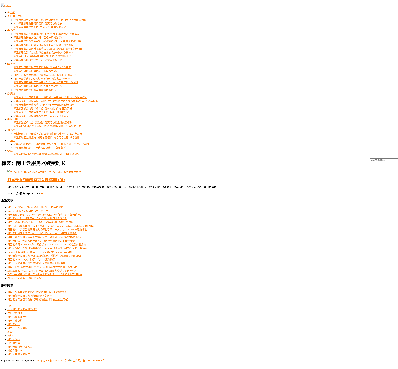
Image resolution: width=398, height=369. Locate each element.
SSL (12, 140)
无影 (12, 93)
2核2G (10, 332)
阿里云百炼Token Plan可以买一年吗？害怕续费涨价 (35, 207)
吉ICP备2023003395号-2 (56, 360)
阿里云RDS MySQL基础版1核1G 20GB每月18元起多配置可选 (47, 126)
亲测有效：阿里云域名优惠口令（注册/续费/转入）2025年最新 (48, 133)
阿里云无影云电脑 (17, 328)
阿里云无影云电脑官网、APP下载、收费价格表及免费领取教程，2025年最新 (56, 101)
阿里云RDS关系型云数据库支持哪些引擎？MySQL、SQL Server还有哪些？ (48, 229)
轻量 (13, 63)
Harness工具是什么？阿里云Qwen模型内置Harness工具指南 (39, 252)
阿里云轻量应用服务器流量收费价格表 (35, 90)
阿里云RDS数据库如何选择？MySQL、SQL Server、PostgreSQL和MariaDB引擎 (50, 226)
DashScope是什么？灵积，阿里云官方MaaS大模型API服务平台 (41, 270)
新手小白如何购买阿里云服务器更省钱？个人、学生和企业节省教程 (44, 274)
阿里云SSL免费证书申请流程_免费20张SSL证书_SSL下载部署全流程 (51, 144)
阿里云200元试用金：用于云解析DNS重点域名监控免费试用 (40, 222)
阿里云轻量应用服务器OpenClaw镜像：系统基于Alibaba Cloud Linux (44, 255)
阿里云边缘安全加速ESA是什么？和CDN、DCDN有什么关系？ (42, 233)
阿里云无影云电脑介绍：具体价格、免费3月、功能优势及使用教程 (50, 97)
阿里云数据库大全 (17, 317)
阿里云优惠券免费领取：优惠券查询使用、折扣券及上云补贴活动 (50, 20)
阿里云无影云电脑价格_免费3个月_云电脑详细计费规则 (44, 104)
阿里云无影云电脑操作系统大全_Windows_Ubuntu (41, 116)
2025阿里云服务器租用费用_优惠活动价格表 (38, 23)
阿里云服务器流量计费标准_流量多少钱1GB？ (39, 60)
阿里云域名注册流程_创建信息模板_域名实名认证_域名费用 (47, 137)
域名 (13, 130)
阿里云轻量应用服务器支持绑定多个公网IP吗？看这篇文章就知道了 (44, 237)
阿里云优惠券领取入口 (19, 346)
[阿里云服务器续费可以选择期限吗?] (28, 172)
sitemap (38, 360)
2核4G (10, 335)
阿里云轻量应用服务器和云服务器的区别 (36, 71)
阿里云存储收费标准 (18, 354)
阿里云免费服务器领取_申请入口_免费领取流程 (40, 27)
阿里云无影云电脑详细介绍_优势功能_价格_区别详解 (43, 108)
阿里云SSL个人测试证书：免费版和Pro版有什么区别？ (37, 218)
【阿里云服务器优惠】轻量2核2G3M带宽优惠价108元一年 (45, 75)
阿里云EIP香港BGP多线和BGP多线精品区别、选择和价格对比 (48, 154)
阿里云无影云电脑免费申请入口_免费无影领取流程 (42, 112)
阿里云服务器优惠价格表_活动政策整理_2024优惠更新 (37, 292)
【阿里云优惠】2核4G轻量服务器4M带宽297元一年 (42, 78)
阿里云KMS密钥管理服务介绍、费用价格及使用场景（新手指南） (43, 267)
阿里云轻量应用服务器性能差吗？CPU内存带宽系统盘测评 (46, 82)
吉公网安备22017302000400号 (88, 360)
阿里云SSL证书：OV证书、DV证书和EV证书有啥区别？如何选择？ (44, 214)
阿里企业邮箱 (14, 320)
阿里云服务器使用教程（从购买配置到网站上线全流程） (45, 45)
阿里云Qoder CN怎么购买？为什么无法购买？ (32, 259)
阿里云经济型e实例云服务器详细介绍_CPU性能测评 (42, 56)
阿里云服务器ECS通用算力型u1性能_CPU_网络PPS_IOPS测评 (47, 41)
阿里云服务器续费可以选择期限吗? (36, 180)
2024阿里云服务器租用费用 (22, 309)
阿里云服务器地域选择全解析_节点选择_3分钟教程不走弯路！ (48, 34)
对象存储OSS (14, 350)
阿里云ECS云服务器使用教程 (65, 172)
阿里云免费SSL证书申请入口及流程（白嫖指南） (41, 147)
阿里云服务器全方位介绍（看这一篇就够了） (38, 37)
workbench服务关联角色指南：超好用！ (29, 211)
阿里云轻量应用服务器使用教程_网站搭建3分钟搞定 (42, 67)
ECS (12, 30)
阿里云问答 (13, 339)
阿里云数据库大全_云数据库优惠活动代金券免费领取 (43, 122)
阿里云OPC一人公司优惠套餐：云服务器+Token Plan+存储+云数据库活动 (47, 248)
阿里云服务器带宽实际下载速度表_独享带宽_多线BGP (43, 52)
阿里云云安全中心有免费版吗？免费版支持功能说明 (36, 263)
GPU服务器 (13, 343)
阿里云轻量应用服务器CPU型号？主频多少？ (38, 86)
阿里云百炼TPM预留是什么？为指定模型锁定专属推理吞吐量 (41, 241)
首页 (12, 12)
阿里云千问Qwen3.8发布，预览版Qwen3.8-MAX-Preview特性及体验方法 (46, 244)
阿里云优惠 (16, 16)
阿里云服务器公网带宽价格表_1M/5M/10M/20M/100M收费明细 (48, 48)
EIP (12, 150)
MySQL (14, 119)
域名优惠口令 (14, 313)
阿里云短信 (13, 324)
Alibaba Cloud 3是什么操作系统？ (25, 278)
